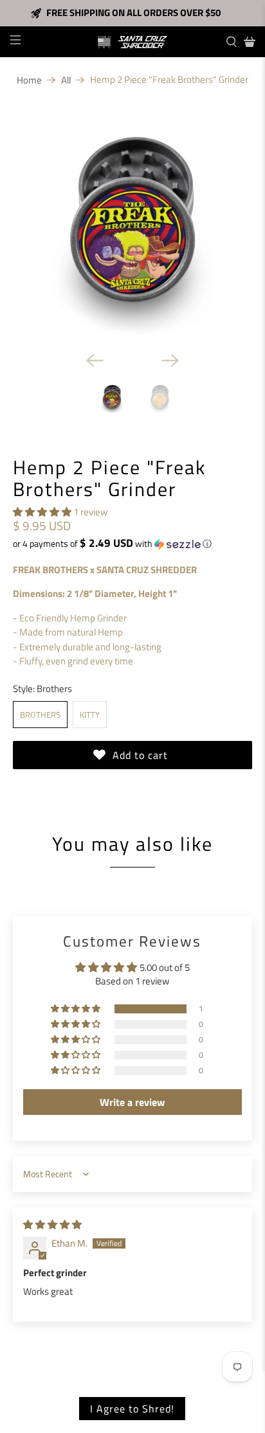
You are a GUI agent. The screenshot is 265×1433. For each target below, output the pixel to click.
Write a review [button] (132, 1102)
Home (29, 80)
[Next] (170, 360)
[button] (42, 511)
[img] (52, 1224)
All (66, 80)
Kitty (90, 714)
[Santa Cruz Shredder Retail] (132, 42)
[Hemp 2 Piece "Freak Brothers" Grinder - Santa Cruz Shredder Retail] (132, 221)
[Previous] (94, 360)
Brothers (40, 714)
